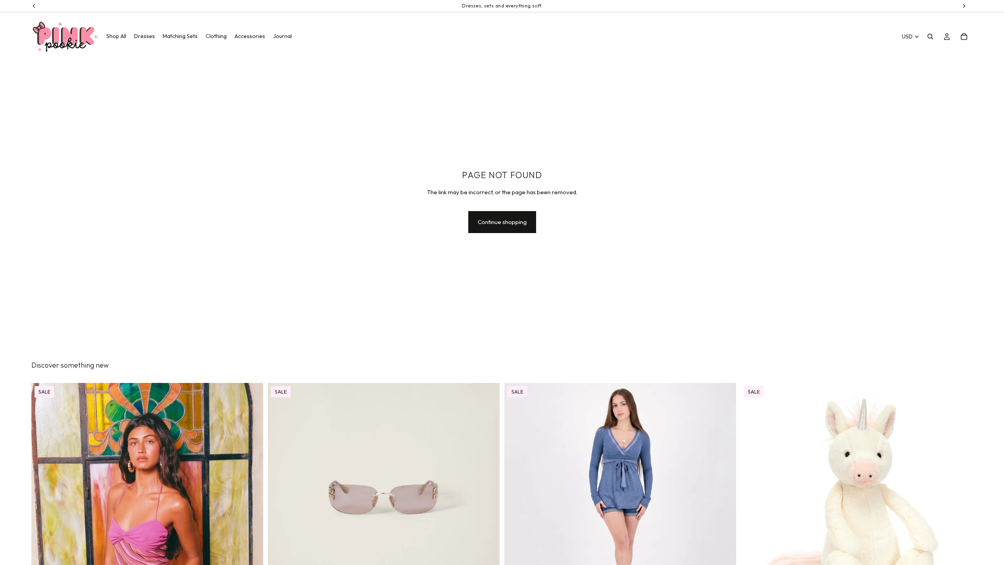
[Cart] (964, 36)
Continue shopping (502, 222)
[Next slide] (251, 537)
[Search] (930, 36)
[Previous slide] (43, 537)
